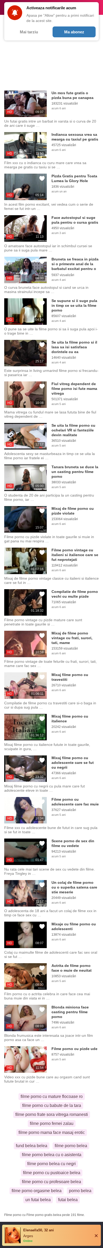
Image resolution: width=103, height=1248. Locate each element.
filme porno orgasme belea (37, 1190)
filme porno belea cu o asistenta (51, 1154)
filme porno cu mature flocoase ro (52, 1096)
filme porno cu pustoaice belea (51, 1172)
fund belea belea (31, 1145)
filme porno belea (71, 1145)
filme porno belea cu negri (51, 1163)
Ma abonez (74, 32)
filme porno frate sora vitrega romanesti (51, 1114)
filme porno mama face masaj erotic (51, 1132)
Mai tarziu (29, 32)
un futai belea (38, 1199)
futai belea (68, 1199)
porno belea (80, 1190)
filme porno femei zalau (51, 1123)
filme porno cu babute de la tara (51, 1105)
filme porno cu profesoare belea (51, 1181)
